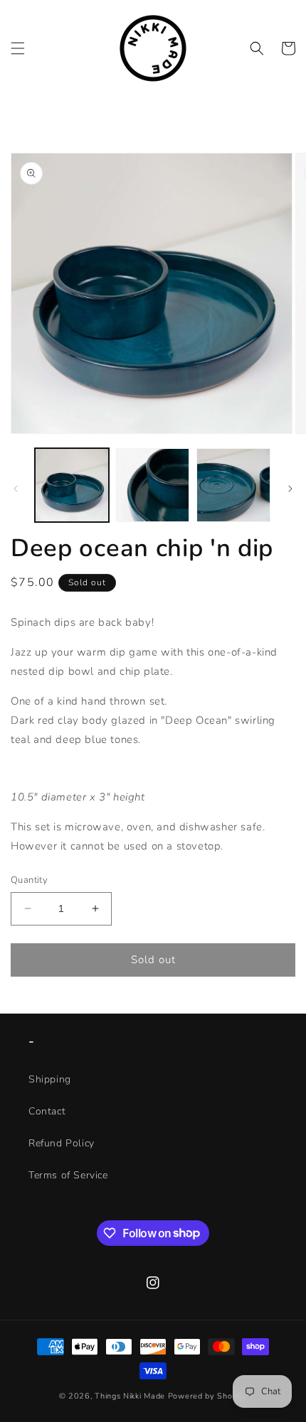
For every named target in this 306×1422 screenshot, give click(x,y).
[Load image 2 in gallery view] (153, 485)
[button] (17, 48)
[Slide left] (15, 488)
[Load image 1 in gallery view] (72, 485)
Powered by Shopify (208, 1396)
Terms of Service (68, 1175)
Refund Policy (61, 1143)
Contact (46, 1111)
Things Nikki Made (130, 1396)
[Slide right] (290, 488)
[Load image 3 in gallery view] (233, 485)
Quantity (29, 880)
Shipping (49, 1079)
